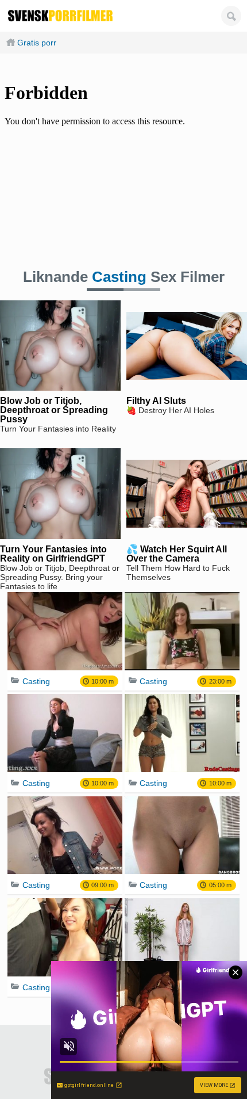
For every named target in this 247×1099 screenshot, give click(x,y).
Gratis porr (36, 42)
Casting (119, 277)
